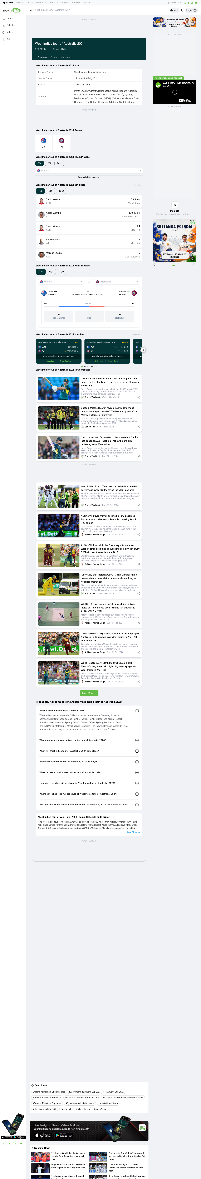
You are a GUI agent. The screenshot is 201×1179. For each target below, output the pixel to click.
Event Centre (65, 361)
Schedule (11, 25)
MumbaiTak (41, 2)
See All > (137, 185)
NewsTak (20, 2)
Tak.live (86, 2)
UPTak (30, 2)
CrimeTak (53, 2)
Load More (87, 693)
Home (10, 18)
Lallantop (64, 2)
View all (137, 334)
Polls (9, 39)
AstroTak (76, 2)
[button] (58, 388)
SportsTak (8, 2)
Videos (10, 32)
